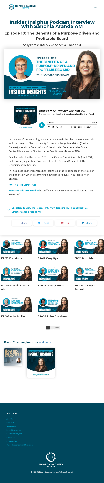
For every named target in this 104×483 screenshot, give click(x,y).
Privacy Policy (11, 441)
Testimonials (11, 426)
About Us (9, 419)
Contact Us (10, 437)
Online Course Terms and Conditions (19, 445)
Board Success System (14, 434)
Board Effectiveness (13, 430)
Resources (10, 422)
